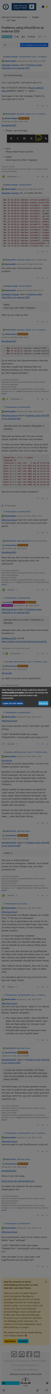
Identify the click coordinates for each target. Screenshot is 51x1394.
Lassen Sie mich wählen (13, 703)
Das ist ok (43, 703)
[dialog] (25, 697)
